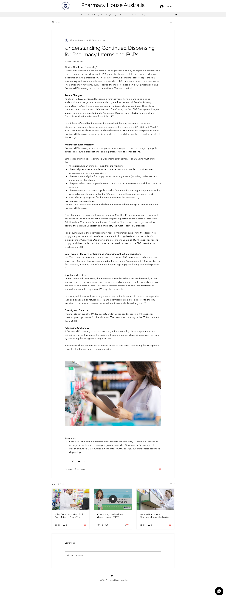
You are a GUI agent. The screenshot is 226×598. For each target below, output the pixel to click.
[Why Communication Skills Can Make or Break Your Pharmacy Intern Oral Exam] (70, 499)
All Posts (56, 22)
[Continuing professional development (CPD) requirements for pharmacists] (113, 499)
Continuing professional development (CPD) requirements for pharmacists (110, 516)
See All (171, 483)
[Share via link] (85, 461)
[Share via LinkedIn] (78, 461)
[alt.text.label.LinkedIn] (175, 14)
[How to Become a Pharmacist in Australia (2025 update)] (155, 499)
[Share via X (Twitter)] (72, 461)
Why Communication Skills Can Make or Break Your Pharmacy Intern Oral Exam (70, 516)
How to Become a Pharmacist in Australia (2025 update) (155, 516)
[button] (171, 22)
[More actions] (159, 40)
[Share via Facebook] (66, 461)
